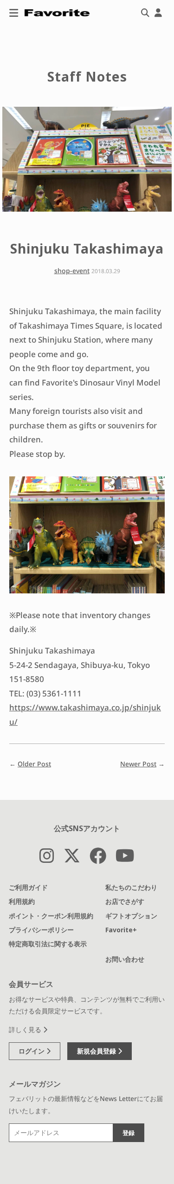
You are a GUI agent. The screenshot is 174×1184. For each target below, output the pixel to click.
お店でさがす (124, 901)
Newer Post (138, 763)
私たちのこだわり (131, 887)
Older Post (34, 763)
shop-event (72, 270)
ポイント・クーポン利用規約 (51, 915)
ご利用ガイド (28, 887)
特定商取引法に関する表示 (48, 943)
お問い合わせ (124, 959)
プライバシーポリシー (41, 929)
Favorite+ (121, 929)
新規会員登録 (97, 1050)
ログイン (32, 1050)
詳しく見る (26, 1029)
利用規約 (22, 901)
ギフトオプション (131, 915)
